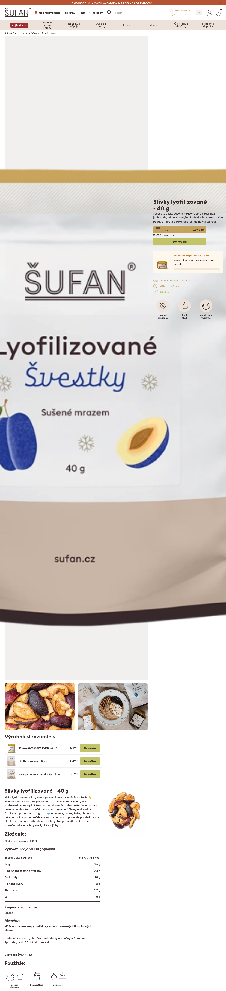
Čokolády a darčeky (181, 25)
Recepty (97, 12)
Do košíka (90, 748)
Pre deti (127, 25)
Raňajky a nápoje (74, 25)
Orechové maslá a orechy (47, 25)
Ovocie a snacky (101, 25)
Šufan (8, 33)
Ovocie (36, 33)
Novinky (70, 12)
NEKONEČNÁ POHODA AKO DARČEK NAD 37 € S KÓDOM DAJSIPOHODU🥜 (112, 2)
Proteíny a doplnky (208, 25)
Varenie (154, 25)
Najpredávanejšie (49, 12)
